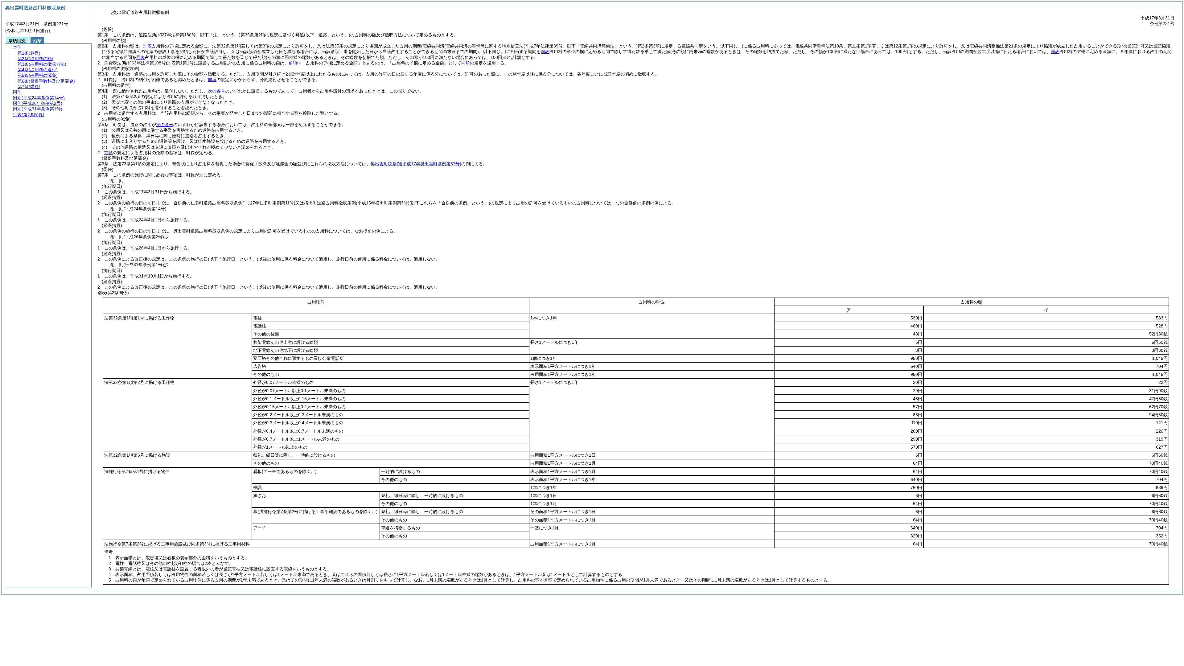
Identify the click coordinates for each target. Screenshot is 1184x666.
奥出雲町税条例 (416, 163)
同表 (545, 51)
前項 (293, 62)
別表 (147, 45)
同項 (465, 62)
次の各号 (216, 90)
